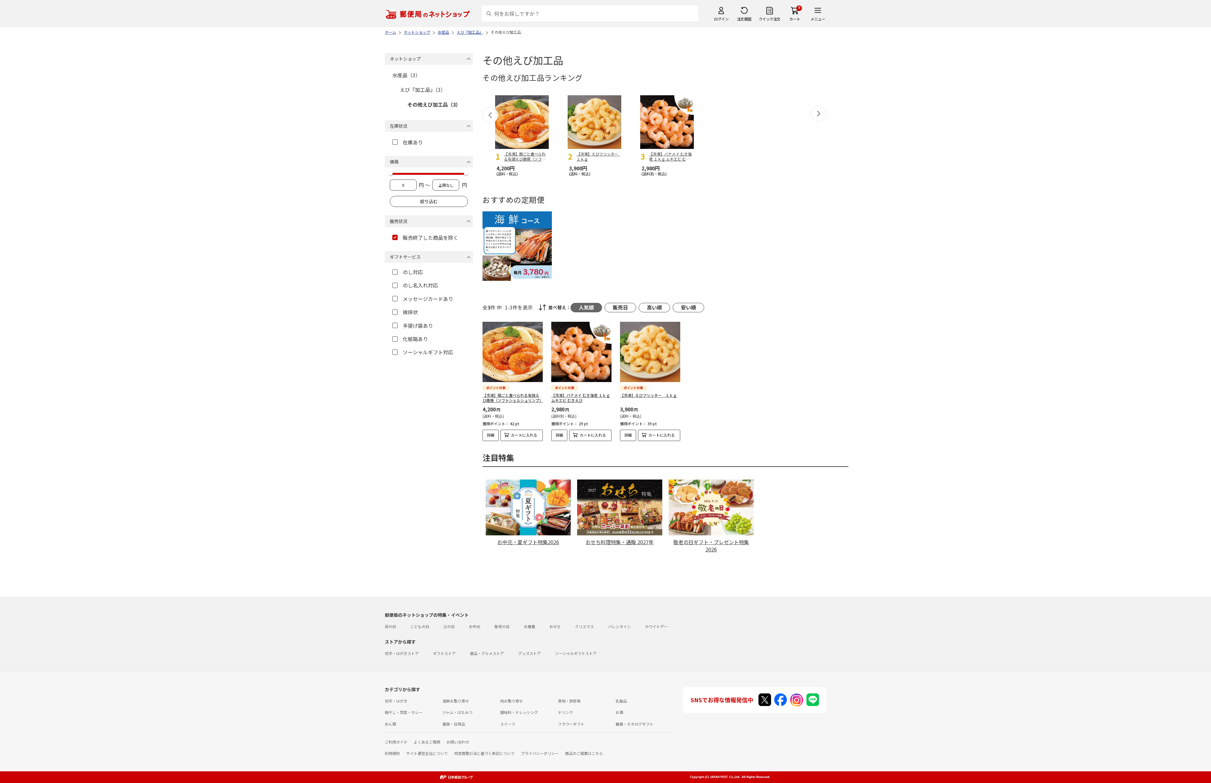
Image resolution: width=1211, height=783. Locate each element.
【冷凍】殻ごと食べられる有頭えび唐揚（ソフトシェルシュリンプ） (513, 397)
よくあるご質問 (427, 742)
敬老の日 (502, 626)
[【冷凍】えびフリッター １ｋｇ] (650, 352)
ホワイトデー (656, 626)
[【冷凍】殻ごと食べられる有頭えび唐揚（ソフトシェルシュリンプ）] (513, 352)
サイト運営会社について (427, 753)
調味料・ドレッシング (519, 712)
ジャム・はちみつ (457, 712)
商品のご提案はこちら (584, 753)
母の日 (390, 626)
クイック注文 (770, 18)
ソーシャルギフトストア (576, 653)
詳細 (490, 435)
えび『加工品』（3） (423, 89)
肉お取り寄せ (511, 701)
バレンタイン (619, 626)
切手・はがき (396, 701)
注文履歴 (744, 18)
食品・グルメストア (487, 653)
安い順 (688, 307)
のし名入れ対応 (420, 285)
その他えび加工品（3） (434, 104)
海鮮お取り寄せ (455, 701)
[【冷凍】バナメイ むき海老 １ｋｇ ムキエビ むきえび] (581, 352)
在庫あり (413, 142)
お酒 (619, 712)
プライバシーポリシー (540, 753)
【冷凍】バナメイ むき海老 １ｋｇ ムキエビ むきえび (580, 397)
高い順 (654, 307)
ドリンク (565, 712)
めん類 (390, 724)
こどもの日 (419, 626)
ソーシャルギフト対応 (428, 352)
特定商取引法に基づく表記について (484, 753)
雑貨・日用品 (453, 724)
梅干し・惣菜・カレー (404, 712)
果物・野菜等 (569, 701)
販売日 (620, 307)
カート (794, 18)
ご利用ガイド (396, 742)
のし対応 (413, 272)
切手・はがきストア (402, 653)
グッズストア (529, 653)
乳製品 (621, 701)
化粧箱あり (415, 339)
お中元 (474, 626)
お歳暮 (529, 626)
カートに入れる (524, 435)
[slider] (391, 173)
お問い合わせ (458, 742)
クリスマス (584, 626)
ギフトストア (444, 653)
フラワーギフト (571, 724)
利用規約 (392, 753)
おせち (555, 626)
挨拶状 (410, 312)
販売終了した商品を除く (430, 237)
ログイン (721, 18)
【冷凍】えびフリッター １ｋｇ (648, 395)
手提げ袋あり (418, 325)
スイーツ (507, 724)
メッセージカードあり (428, 299)
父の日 (449, 626)
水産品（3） (406, 75)
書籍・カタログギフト (634, 724)
